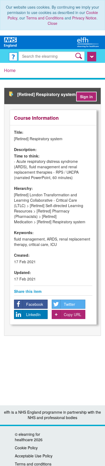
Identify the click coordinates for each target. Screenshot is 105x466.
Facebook (34, 304)
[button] (79, 56)
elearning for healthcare (27, 436)
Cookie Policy (26, 447)
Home (10, 70)
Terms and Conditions (45, 17)
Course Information (36, 117)
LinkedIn (33, 314)
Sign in (86, 96)
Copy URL (72, 314)
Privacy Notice (84, 17)
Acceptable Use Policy (33, 455)
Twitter (69, 304)
